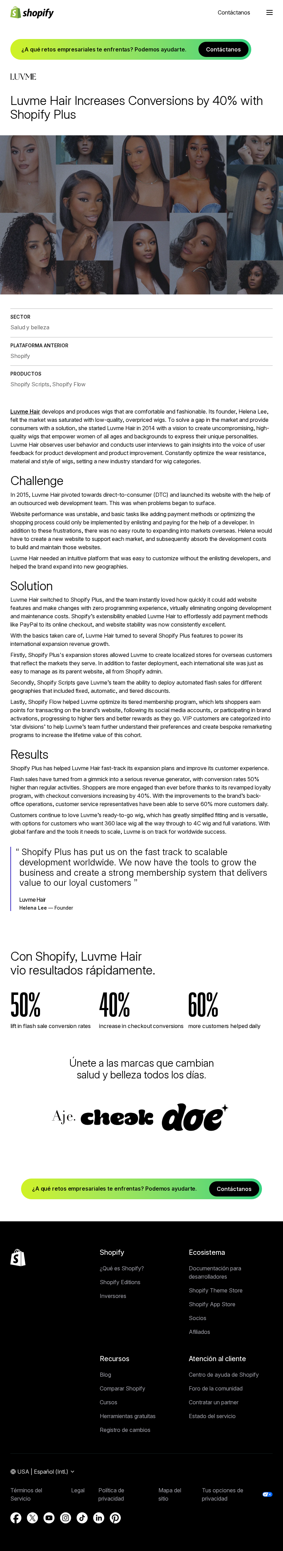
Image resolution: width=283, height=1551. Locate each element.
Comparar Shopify (122, 1388)
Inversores (113, 1295)
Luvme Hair (25, 411)
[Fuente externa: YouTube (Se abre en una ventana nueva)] (49, 1517)
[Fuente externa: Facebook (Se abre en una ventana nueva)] (15, 1517)
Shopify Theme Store (216, 1290)
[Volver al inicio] (18, 1257)
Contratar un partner (213, 1402)
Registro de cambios (125, 1429)
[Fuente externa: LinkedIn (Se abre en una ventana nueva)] (98, 1517)
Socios (197, 1318)
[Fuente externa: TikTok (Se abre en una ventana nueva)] (82, 1517)
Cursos (108, 1402)
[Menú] (269, 12)
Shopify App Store (212, 1304)
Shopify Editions (120, 1282)
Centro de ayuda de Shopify (224, 1374)
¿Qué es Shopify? (122, 1268)
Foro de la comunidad (216, 1388)
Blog (105, 1374)
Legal (78, 1490)
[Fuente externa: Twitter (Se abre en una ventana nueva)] (32, 1517)
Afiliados (199, 1331)
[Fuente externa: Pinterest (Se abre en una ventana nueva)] (115, 1517)
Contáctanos (234, 12)
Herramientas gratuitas (128, 1416)
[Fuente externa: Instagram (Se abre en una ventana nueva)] (65, 1517)
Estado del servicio (212, 1416)
